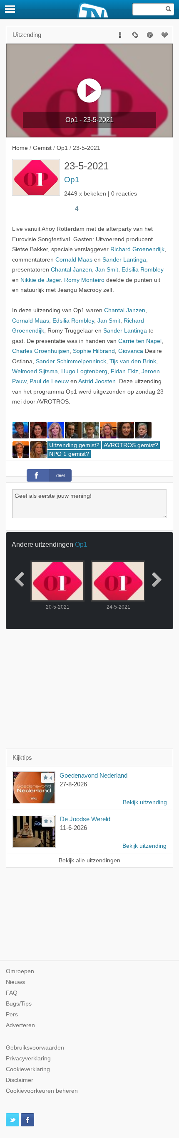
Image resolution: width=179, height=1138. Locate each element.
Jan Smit (106, 270)
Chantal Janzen (71, 270)
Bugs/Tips (19, 1004)
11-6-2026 (73, 827)
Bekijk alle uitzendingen (89, 860)
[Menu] (10, 9)
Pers (12, 1014)
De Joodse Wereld (85, 818)
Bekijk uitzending (145, 802)
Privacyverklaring (28, 1058)
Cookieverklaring (28, 1069)
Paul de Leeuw (49, 381)
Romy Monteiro (84, 280)
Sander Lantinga (124, 260)
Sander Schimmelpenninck (71, 361)
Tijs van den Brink (132, 361)
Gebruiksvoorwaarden (35, 1048)
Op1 (72, 179)
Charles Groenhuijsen (41, 351)
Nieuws (15, 982)
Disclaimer (19, 1080)
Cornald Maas (73, 260)
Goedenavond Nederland (93, 775)
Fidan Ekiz (124, 371)
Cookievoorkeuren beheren (42, 1091)
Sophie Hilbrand (94, 351)
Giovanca (130, 351)
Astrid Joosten (97, 381)
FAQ (11, 993)
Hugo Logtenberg (84, 371)
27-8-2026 (73, 784)
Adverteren (20, 1025)
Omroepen (20, 971)
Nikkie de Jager (40, 280)
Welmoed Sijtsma (35, 371)
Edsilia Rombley (143, 270)
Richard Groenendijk (137, 249)
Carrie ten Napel (140, 341)
